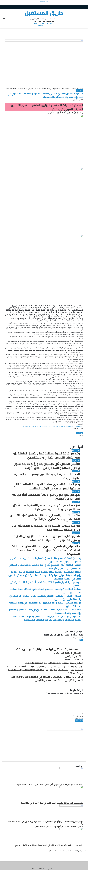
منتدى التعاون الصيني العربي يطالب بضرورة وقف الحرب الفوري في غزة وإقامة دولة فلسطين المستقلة (53, 426)
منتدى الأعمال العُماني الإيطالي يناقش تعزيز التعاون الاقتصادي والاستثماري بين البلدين (45, 517)
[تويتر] (82, 102)
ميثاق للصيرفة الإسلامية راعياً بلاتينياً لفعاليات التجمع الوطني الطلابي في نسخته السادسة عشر (45, 823)
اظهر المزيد (79, 433)
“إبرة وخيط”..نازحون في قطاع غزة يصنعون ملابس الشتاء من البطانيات (44, 666)
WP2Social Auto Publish (37, 869)
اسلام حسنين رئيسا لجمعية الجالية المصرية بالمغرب (54, 663)
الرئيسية (80, 88)
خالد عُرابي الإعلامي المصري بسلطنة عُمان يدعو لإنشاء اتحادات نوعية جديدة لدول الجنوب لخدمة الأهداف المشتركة (44, 550)
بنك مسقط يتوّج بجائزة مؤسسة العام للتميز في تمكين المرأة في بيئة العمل (51, 803)
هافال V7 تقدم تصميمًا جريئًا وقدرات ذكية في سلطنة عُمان (59, 826)
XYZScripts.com (53, 869)
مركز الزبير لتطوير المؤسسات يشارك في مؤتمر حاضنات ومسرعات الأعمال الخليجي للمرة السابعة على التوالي (47, 678)
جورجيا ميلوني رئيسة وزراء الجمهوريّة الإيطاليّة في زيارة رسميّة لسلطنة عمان (46, 527)
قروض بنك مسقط (44, 1)
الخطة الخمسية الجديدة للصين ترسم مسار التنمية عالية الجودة (47, 476)
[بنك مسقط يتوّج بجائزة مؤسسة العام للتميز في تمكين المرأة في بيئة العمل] (71, 787)
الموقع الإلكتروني (77, 718)
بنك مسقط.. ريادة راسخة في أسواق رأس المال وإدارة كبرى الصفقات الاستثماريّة (50, 784)
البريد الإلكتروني (78, 716)
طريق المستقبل (53, 851)
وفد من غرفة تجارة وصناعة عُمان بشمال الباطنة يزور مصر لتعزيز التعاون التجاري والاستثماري (46, 455)
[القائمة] (4, 19)
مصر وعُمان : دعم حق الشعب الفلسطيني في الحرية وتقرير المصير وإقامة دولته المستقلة (47, 538)
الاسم (81, 714)
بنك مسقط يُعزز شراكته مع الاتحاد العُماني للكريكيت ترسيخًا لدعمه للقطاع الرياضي (48, 845)
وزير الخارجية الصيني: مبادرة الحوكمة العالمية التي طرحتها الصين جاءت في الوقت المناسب (47, 486)
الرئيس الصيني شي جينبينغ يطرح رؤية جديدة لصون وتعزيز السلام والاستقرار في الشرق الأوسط (47, 465)
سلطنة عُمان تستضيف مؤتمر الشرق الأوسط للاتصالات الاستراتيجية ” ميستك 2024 (44, 672)
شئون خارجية (71, 88)
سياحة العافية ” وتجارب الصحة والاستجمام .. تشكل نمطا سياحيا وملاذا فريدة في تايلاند (46, 507)
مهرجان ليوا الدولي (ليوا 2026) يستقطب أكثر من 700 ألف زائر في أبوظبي (46, 496)
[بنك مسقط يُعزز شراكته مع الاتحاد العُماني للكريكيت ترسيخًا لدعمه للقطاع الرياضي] (71, 829)
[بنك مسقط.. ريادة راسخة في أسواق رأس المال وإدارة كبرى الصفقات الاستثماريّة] (71, 769)
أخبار (76, 88)
